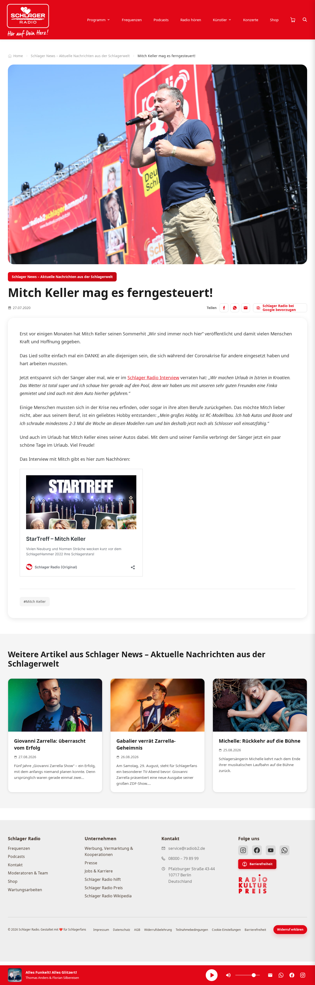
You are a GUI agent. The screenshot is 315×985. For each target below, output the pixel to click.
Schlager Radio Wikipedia (108, 896)
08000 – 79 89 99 (183, 858)
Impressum (101, 930)
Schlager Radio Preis (104, 887)
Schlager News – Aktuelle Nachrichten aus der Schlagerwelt (80, 55)
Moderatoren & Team (28, 873)
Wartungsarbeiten (25, 889)
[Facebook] (257, 850)
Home (18, 55)
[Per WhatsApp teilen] (234, 307)
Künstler (220, 19)
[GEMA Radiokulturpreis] (253, 884)
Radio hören (190, 19)
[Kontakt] (270, 975)
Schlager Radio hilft (103, 879)
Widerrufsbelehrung (158, 930)
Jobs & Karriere (99, 871)
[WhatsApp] (284, 850)
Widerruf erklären (290, 929)
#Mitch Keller (35, 601)
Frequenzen (132, 19)
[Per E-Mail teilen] (245, 307)
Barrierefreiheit (261, 864)
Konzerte (250, 19)
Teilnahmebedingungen (192, 930)
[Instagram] (243, 850)
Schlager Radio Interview (153, 377)
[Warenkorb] (292, 20)
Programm (96, 19)
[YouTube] (271, 850)
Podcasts (161, 19)
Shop (274, 19)
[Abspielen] (212, 975)
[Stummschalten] (228, 975)
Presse (91, 863)
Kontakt (15, 865)
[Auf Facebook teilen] (224, 307)
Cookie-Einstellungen (226, 930)
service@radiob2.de (186, 848)
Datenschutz (121, 930)
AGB (137, 930)
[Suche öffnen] (305, 20)
